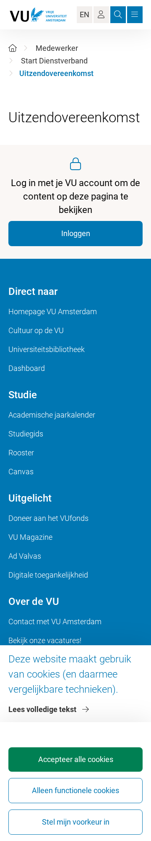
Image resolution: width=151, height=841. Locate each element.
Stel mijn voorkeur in (75, 821)
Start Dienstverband (54, 60)
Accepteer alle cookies (75, 759)
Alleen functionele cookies (75, 790)
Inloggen (75, 233)
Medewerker (57, 48)
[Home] (12, 48)
